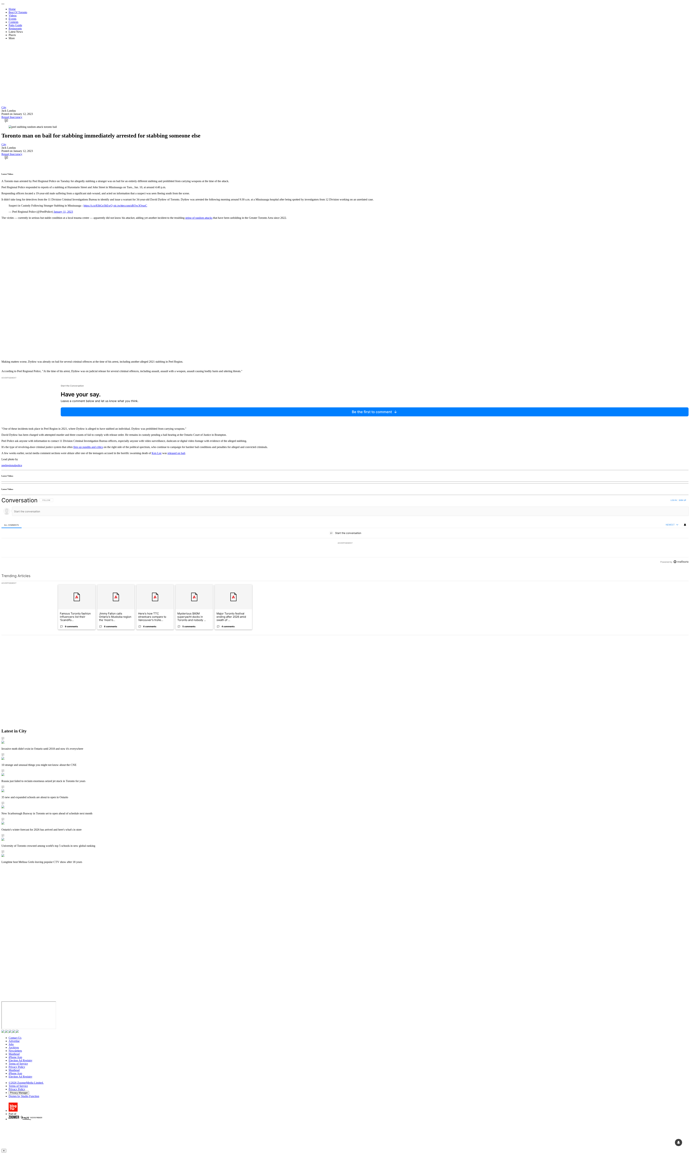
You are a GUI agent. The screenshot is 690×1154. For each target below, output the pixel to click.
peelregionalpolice (11, 465)
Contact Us (15, 1037)
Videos (13, 15)
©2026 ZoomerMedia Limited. (26, 1082)
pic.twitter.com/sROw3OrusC (130, 205)
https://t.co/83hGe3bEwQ (98, 205)
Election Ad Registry (20, 1060)
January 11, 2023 (63, 211)
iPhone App (15, 1057)
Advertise (14, 1041)
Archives (14, 1047)
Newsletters (15, 1050)
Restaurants (15, 28)
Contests (13, 22)
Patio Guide (15, 25)
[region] (345, 531)
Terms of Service (18, 1063)
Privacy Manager (19, 1092)
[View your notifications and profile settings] (685, 524)
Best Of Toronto (18, 12)
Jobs (11, 1044)
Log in (674, 500)
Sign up (682, 500)
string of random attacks (198, 217)
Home (12, 9)
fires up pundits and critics (88, 447)
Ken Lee (157, 453)
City (3, 107)
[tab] (11, 525)
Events (12, 18)
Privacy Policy (17, 1066)
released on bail (176, 453)
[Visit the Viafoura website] (681, 561)
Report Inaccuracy (11, 117)
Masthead (14, 1053)
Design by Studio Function (24, 1096)
